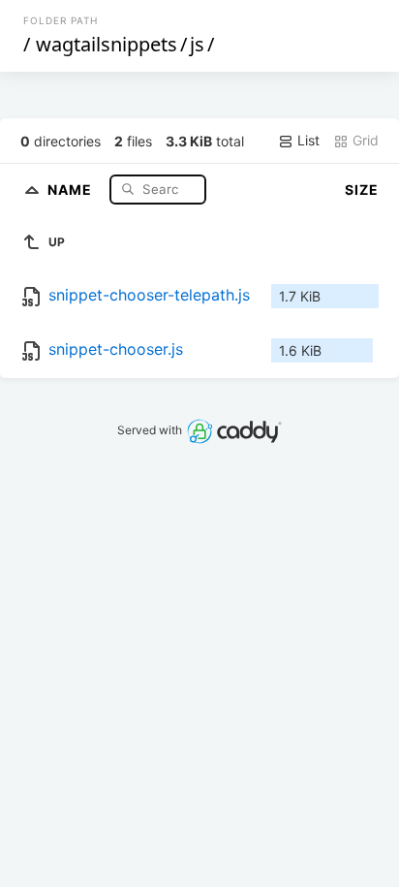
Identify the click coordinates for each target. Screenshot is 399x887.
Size (362, 189)
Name (71, 188)
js (197, 44)
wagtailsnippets (106, 44)
